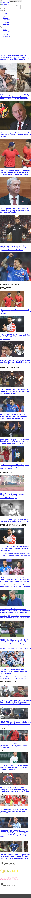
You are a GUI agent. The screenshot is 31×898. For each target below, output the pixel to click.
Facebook (6, 22)
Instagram (6, 24)
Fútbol (5, 13)
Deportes (5, 16)
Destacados (6, 19)
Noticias (5, 18)
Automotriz (6, 15)
